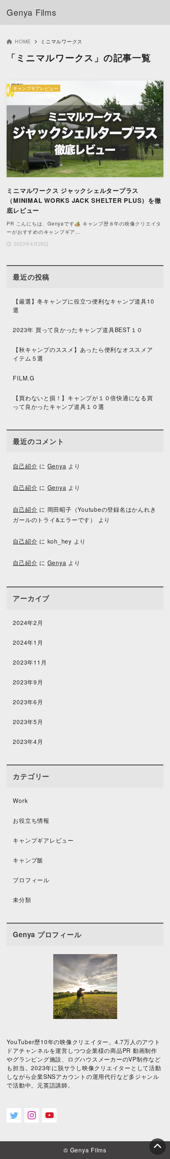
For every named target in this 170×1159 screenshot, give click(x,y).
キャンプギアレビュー (43, 840)
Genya (56, 466)
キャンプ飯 (28, 860)
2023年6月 (28, 702)
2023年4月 (28, 741)
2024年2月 (28, 622)
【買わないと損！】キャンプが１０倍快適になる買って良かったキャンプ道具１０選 (83, 402)
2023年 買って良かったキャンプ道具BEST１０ (78, 329)
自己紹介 (25, 466)
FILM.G (24, 378)
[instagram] (31, 1115)
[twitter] (14, 1115)
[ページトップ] (157, 1146)
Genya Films (31, 12)
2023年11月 (30, 662)
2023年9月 (28, 682)
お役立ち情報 (31, 820)
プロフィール (31, 880)
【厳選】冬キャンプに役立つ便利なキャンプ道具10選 (83, 305)
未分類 (22, 899)
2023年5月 (28, 721)
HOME (23, 41)
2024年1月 (28, 642)
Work (20, 800)
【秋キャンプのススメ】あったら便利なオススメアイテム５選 (83, 353)
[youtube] (49, 1115)
